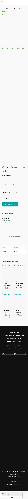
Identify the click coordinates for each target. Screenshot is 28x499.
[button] (26, 2)
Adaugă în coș (10, 204)
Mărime (4, 189)
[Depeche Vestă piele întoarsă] (20, 272)
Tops (11, 9)
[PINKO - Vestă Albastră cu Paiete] (8, 272)
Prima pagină (5, 9)
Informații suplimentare (14, 236)
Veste (15, 9)
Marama (8, 223)
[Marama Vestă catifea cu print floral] (8, 300)
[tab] (14, 236)
